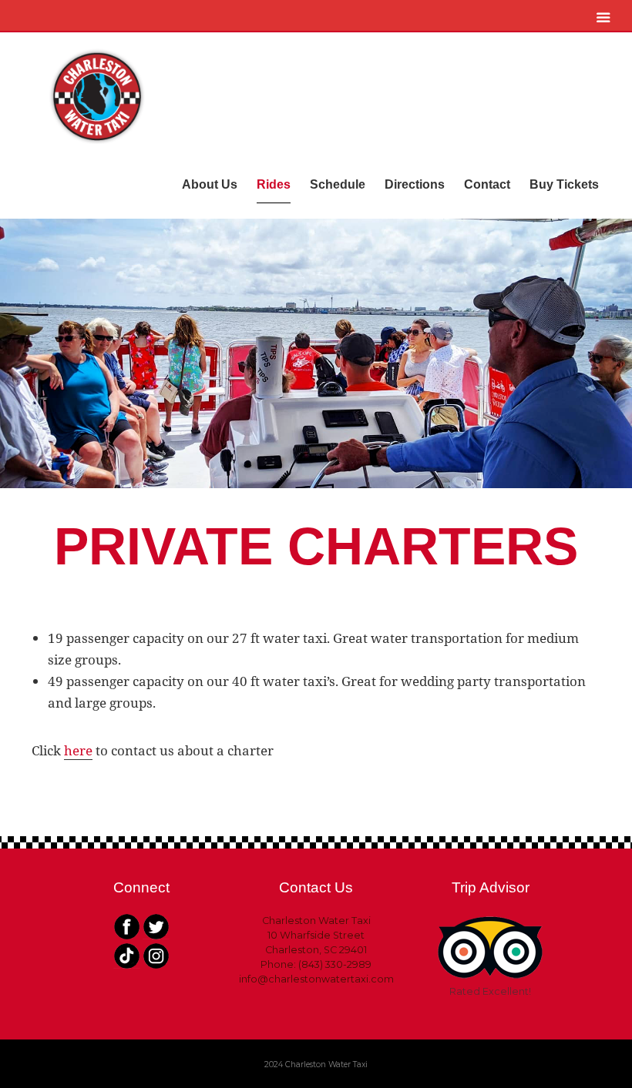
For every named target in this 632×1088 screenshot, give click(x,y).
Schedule (337, 184)
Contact (487, 184)
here (78, 750)
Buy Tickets (564, 184)
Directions (415, 184)
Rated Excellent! (490, 991)
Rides (274, 184)
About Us (209, 184)
